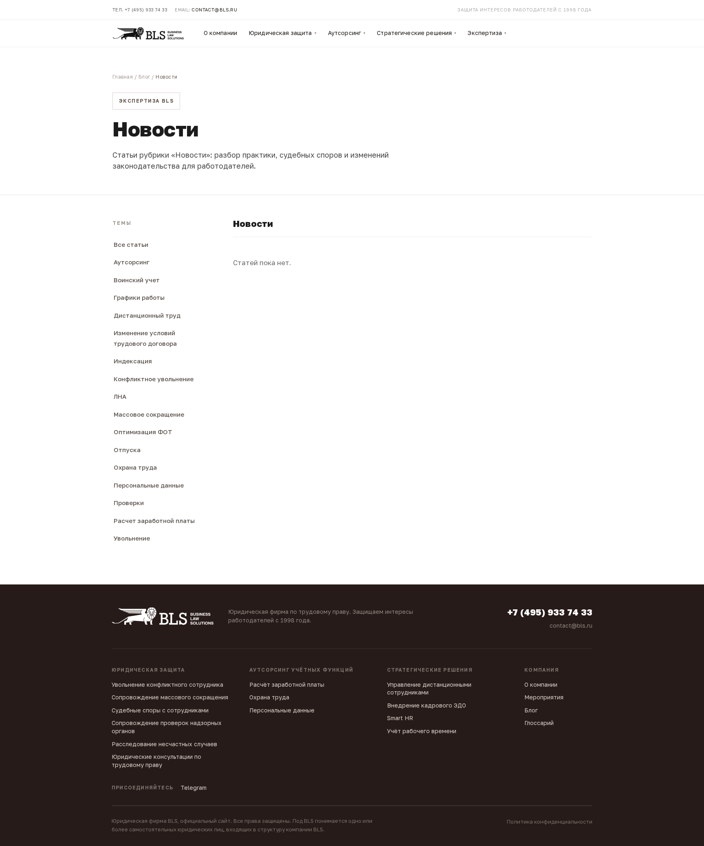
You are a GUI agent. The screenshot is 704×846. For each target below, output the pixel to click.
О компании (220, 32)
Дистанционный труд (147, 315)
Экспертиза (487, 32)
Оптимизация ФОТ (143, 431)
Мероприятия (543, 697)
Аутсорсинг (347, 32)
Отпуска (127, 449)
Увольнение (132, 538)
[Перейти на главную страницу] (148, 33)
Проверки (129, 502)
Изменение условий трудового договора (145, 338)
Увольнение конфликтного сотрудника (167, 684)
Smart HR (400, 717)
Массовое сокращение (149, 414)
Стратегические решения (416, 32)
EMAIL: (206, 9)
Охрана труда (135, 467)
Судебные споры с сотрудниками (160, 710)
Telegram (193, 787)
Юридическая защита (283, 32)
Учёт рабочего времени (421, 730)
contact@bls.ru (571, 625)
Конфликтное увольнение (154, 378)
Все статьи (131, 244)
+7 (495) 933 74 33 (549, 612)
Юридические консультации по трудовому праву (156, 760)
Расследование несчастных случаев (164, 744)
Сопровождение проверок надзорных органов (167, 726)
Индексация (133, 361)
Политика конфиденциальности (549, 821)
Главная (122, 77)
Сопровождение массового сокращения (170, 697)
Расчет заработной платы (154, 520)
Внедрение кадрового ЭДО (426, 705)
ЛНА (120, 396)
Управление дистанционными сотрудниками (429, 688)
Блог (144, 77)
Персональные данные (149, 485)
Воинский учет (137, 279)
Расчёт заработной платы (286, 684)
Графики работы (139, 297)
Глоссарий (539, 722)
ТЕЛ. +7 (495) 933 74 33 (139, 9)
